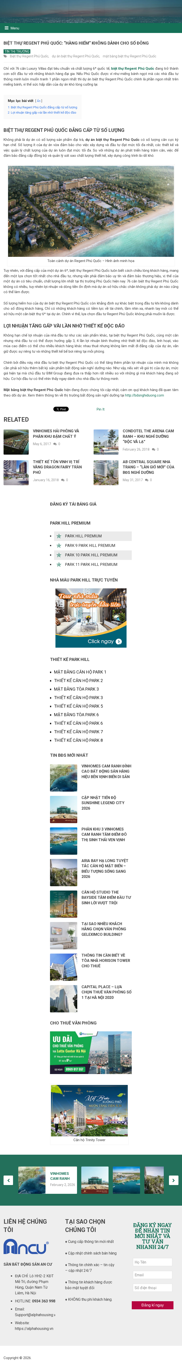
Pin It (101, 409)
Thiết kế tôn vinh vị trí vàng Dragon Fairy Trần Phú (57, 467)
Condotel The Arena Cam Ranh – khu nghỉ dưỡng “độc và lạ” (148, 436)
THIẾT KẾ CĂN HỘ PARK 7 (78, 731)
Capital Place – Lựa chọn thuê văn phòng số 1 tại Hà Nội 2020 (107, 992)
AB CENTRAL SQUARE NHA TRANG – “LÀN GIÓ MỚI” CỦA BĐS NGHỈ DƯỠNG (148, 467)
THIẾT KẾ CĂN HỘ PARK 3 (78, 697)
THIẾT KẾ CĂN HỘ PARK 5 (78, 706)
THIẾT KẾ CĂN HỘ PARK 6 (78, 723)
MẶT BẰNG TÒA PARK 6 (76, 714)
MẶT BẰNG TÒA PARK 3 (76, 689)
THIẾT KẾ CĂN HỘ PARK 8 (78, 740)
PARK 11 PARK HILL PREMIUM (91, 564)
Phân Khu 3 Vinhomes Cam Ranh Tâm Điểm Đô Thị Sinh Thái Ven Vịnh (104, 834)
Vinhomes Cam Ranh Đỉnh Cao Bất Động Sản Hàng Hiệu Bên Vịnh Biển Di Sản (106, 771)
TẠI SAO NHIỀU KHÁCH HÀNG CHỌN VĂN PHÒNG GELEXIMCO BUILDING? (104, 929)
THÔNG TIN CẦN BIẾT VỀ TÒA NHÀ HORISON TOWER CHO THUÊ (106, 960)
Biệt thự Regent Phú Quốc (29, 56)
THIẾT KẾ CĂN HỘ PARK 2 (78, 680)
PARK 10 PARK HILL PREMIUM (91, 555)
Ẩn (39, 101)
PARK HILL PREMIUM (83, 536)
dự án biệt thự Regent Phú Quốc (75, 56)
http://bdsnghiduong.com (144, 395)
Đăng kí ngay (152, 1305)
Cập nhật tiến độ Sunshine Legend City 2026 (103, 803)
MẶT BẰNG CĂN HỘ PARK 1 (80, 671)
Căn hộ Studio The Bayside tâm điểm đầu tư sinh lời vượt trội (106, 897)
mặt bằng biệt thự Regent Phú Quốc (129, 56)
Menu (15, 28)
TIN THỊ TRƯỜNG (17, 51)
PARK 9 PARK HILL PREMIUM (90, 545)
